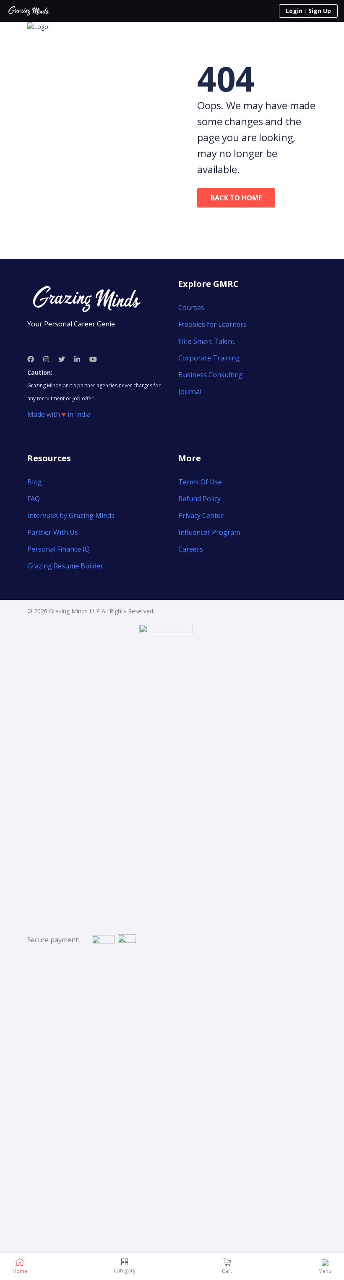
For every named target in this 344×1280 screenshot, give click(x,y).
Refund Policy (199, 498)
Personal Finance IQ (58, 549)
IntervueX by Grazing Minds (71, 515)
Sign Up (319, 11)
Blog (34, 481)
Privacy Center (201, 515)
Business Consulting (210, 374)
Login (294, 11)
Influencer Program (209, 532)
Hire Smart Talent (206, 341)
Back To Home (236, 197)
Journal (189, 391)
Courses (191, 307)
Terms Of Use (200, 481)
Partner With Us (52, 532)
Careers (190, 549)
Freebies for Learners (212, 324)
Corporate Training (209, 358)
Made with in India (59, 414)
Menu (324, 1271)
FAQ (33, 498)
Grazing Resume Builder (65, 565)
